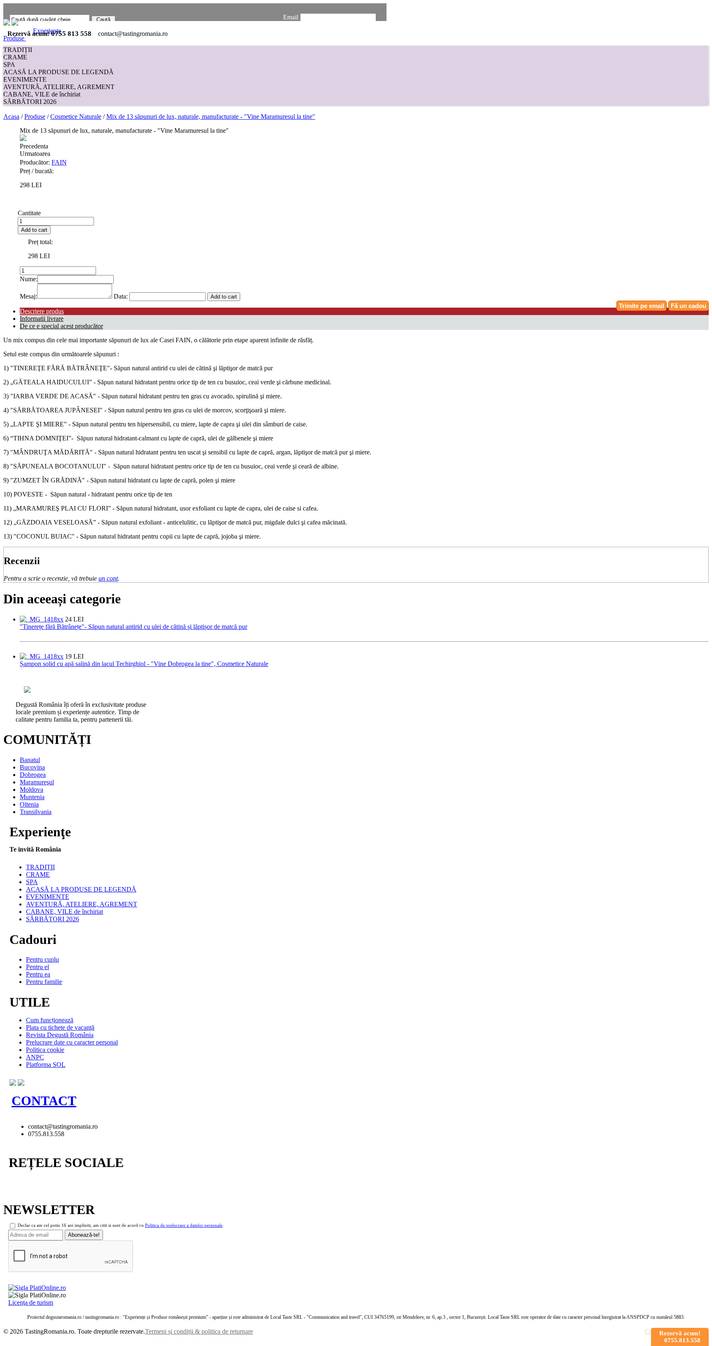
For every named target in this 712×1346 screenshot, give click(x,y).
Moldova (31, 789)
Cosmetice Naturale (75, 116)
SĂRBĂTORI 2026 (29, 101)
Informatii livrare (41, 318)
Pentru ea (38, 974)
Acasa (11, 116)
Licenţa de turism (30, 1302)
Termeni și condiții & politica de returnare (199, 1331)
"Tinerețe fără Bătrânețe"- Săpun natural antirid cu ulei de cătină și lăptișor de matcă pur (133, 626)
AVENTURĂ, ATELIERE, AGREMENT (59, 86)
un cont (108, 578)
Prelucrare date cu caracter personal (72, 1042)
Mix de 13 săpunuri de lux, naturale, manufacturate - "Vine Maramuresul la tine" (210, 116)
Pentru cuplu (42, 959)
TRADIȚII (17, 49)
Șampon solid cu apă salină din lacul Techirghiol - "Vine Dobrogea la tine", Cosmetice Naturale (144, 663)
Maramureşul (37, 782)
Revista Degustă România (60, 1034)
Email (290, 17)
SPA (9, 64)
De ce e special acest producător (61, 325)
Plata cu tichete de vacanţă (60, 1027)
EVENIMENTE (25, 79)
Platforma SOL (46, 1064)
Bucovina (32, 767)
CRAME (15, 57)
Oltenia (29, 804)
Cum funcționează (49, 1020)
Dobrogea (33, 774)
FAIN (59, 162)
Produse (14, 38)
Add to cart (34, 230)
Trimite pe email (641, 305)
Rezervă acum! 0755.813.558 (679, 1337)
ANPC (35, 1057)
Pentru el (37, 966)
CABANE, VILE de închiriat (41, 94)
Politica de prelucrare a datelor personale (183, 1225)
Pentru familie (44, 981)
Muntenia (32, 796)
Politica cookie (45, 1049)
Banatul (30, 759)
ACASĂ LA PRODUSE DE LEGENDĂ (58, 71)
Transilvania (36, 811)
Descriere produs (42, 311)
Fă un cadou (688, 305)
